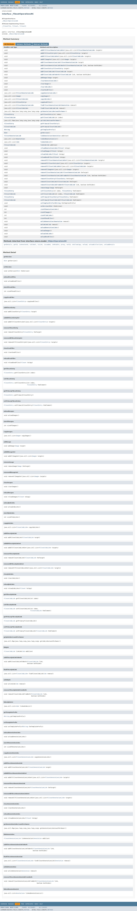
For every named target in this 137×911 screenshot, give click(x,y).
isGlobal (33, 244)
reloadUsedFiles (47, 157)
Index (36, 2)
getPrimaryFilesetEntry (49, 123)
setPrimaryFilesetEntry (49, 197)
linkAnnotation (46, 136)
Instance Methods (24, 44)
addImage (44, 77)
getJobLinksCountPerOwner (50, 120)
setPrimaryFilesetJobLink (50, 200)
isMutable (55, 244)
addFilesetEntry (47, 68)
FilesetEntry (75, 53)
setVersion (45, 206)
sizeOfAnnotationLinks (49, 209)
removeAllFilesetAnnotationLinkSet (54, 160)
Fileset (15, 26)
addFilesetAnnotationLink (50, 62)
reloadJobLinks (46, 154)
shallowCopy (76, 244)
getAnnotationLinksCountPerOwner (53, 111)
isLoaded (47, 244)
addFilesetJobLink (47, 71)
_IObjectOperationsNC (10, 21)
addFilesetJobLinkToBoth (50, 74)
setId (68, 244)
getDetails (8, 244)
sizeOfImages (45, 212)
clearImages (45, 84)
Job (57, 108)
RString (7, 129)
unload (85, 244)
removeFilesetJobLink (49, 181)
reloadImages (45, 151)
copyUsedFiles (46, 102)
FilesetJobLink (77, 56)
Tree (22, 2)
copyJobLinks (45, 99)
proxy (63, 244)
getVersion (45, 133)
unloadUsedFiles (47, 237)
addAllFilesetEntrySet (49, 53)
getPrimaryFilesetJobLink (50, 126)
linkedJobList (46, 142)
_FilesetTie (6, 26)
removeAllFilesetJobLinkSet (51, 166)
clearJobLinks (46, 87)
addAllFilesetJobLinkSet (50, 56)
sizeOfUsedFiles (47, 218)
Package (11, 2)
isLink (40, 244)
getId (16, 244)
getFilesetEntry (47, 114)
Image (67, 59)
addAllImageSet (46, 59)
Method (26, 8)
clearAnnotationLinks (49, 81)
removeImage (45, 188)
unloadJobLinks (46, 233)
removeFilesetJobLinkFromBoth (52, 185)
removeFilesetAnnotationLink (51, 172)
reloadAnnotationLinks (49, 148)
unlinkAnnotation (47, 221)
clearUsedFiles (46, 90)
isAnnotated (23, 244)
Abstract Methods (40, 44)
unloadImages (45, 230)
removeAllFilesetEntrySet (50, 163)
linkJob (43, 145)
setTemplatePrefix (47, 203)
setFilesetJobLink (47, 194)
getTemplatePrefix (47, 129)
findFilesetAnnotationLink (51, 105)
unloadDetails (109, 244)
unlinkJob (44, 224)
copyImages (45, 96)
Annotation (65, 105)
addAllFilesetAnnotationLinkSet (53, 50)
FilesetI (23, 26)
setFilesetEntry (47, 191)
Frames (24, 5)
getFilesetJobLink (47, 117)
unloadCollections (96, 244)
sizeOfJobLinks (46, 215)
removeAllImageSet (47, 169)
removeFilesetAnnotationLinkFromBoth (55, 175)
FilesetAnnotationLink (85, 50)
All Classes (43, 5)
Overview (4, 2)
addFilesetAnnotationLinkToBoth (53, 65)
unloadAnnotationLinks (49, 227)
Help (41, 2)
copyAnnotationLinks (48, 93)
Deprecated (29, 2)
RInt (5, 133)
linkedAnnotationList (49, 139)
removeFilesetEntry (48, 178)
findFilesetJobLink (48, 108)
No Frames (31, 5)
